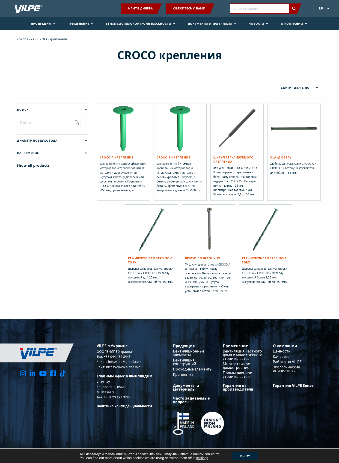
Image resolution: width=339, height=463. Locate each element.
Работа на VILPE (287, 361)
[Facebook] (53, 373)
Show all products (33, 165)
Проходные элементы (192, 369)
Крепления (25, 39)
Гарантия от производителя (238, 387)
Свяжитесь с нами (189, 8)
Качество (281, 356)
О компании (285, 345)
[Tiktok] (62, 373)
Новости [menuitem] (256, 24)
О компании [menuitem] (292, 24)
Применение (235, 345)
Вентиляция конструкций (184, 362)
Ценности (282, 351)
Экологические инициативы (286, 368)
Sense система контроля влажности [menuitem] (138, 24)
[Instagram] (23, 373)
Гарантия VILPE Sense (293, 385)
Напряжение (28, 153)
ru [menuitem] (321, 8)
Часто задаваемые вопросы (191, 400)
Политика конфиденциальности (124, 406)
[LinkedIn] (32, 373)
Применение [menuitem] (78, 24)
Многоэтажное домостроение (236, 365)
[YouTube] (42, 373)
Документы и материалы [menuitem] (210, 24)
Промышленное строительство (237, 374)
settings (202, 458)
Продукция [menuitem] (41, 24)
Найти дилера (140, 8)
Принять (244, 456)
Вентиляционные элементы (188, 353)
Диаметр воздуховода (37, 141)
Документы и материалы (186, 387)
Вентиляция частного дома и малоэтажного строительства (242, 355)
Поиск (22, 110)
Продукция (184, 345)
